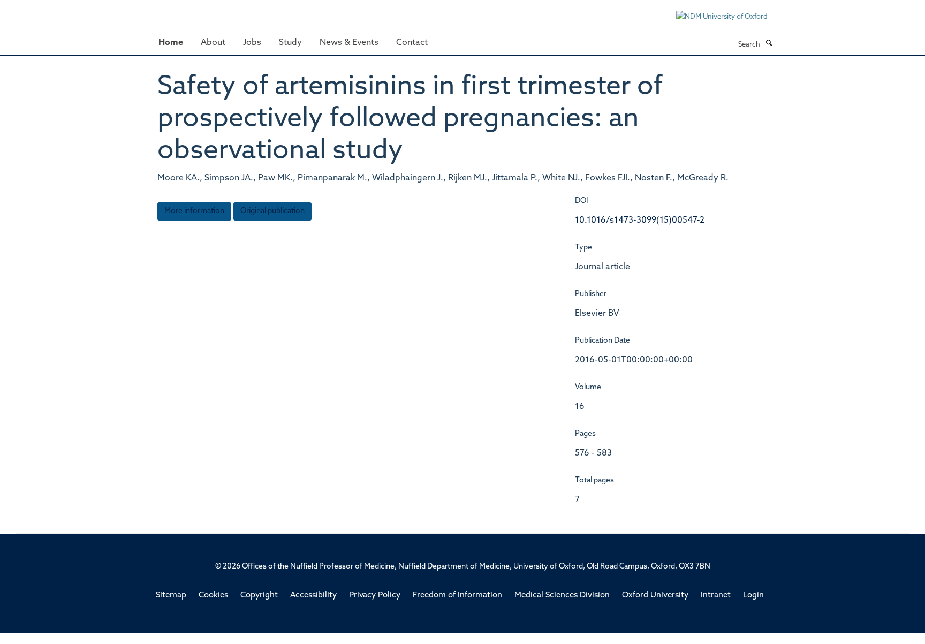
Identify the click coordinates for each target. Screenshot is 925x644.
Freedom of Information (457, 596)
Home (170, 43)
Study (290, 43)
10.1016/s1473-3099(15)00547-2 (639, 220)
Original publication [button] (272, 211)
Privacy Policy (374, 596)
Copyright (259, 596)
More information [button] (194, 211)
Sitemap (171, 596)
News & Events (349, 43)
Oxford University (655, 596)
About (213, 43)
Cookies (213, 596)
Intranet (716, 596)
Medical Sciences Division (562, 596)
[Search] (769, 44)
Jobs (252, 43)
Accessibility (313, 596)
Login (753, 596)
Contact (412, 43)
